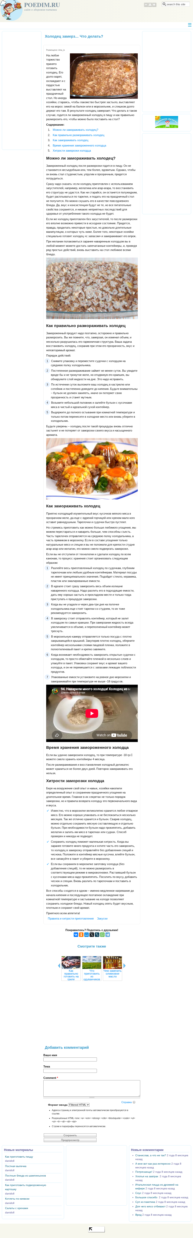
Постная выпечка (15, 1166)
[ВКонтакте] (76, 934)
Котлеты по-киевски (17, 1198)
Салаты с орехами (16, 1208)
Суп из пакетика (145, 1202)
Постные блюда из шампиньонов (25, 1175)
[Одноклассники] (81, 934)
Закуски (102, 918)
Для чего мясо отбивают (150, 1206)
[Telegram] (107, 934)
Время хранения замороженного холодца (79, 145)
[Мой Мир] (86, 934)
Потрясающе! (143, 1171)
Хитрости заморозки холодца (72, 150)
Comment (50, 1077)
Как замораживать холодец (70, 140)
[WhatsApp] (102, 934)
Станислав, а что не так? (150, 1155)
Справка (126, 1102)
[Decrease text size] (146, 6)
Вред (138, 1214)
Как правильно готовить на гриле (71, 975)
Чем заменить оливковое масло (112, 973)
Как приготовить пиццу (19, 1156)
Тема (46, 1066)
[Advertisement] (91, 1015)
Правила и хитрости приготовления (71, 918)
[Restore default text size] (150, 6)
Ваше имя (50, 1055)
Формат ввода (58, 1104)
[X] (92, 934)
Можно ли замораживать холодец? (75, 129)
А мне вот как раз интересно (153, 1163)
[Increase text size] (154, 6)
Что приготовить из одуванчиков (91, 975)
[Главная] (11, 19)
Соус (138, 1193)
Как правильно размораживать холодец (78, 135)
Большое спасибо (146, 1197)
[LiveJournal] (97, 934)
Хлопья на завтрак (147, 1176)
